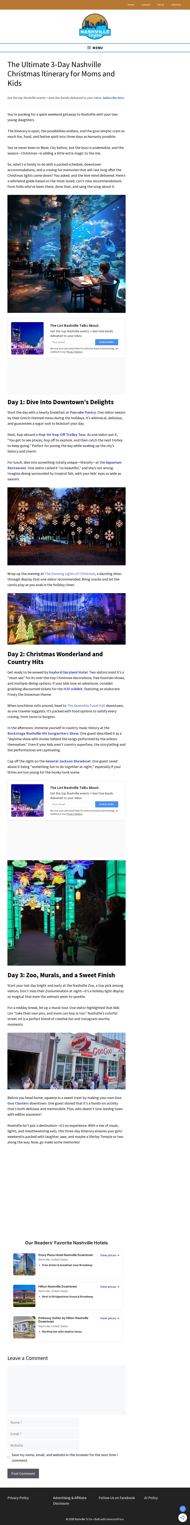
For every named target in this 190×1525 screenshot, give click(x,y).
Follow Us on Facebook (117, 1497)
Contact (146, 4)
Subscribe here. (114, 98)
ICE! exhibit (73, 688)
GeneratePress (115, 1519)
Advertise (176, 4)
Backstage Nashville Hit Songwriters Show (43, 733)
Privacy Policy (18, 1497)
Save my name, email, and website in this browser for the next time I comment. (65, 1457)
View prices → (110, 1255)
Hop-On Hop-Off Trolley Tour (62, 434)
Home (131, 4)
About (161, 4)
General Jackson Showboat (68, 761)
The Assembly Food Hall (86, 705)
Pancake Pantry (83, 412)
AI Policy (151, 1497)
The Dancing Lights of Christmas (70, 573)
